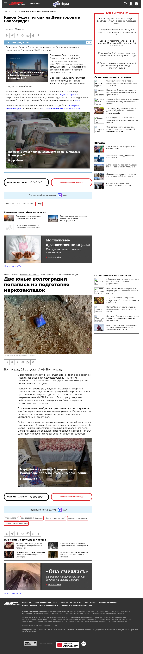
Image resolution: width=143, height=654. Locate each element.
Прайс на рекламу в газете (45, 602)
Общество (19, 29)
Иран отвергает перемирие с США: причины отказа (121, 147)
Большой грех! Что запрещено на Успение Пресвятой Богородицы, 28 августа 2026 (117, 43)
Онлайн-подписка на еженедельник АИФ (40, 606)
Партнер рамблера (46, 643)
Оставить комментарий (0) (71, 182)
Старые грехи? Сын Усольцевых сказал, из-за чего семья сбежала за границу (122, 120)
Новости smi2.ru (13, 266)
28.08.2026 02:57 (11, 274)
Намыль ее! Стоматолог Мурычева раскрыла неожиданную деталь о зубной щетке (121, 92)
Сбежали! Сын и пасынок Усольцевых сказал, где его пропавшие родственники (122, 281)
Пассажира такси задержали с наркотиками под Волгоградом (74, 544)
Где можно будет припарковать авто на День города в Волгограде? (44, 153)
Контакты (26, 602)
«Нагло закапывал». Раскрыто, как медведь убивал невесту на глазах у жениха (122, 290)
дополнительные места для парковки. (61, 108)
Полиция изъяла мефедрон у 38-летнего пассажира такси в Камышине (74, 554)
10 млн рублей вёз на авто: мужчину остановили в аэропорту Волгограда (117, 54)
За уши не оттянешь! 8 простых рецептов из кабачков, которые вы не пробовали (122, 300)
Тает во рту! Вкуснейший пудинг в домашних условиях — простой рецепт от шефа (121, 110)
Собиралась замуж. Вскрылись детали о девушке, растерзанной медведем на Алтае (120, 129)
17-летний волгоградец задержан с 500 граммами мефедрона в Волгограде (30, 554)
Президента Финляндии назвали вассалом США (120, 157)
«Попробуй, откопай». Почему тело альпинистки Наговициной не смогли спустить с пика (121, 327)
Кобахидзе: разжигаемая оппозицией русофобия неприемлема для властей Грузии (116, 65)
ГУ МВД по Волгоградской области (19, 355)
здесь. (77, 100)
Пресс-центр (90, 602)
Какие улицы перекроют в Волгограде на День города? (28, 226)
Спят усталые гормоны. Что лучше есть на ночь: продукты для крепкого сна (117, 32)
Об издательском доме (71, 602)
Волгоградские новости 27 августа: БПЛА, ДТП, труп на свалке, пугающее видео (116, 21)
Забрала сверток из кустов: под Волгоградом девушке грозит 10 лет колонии (30, 545)
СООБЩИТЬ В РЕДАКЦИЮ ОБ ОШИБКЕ (77, 606)
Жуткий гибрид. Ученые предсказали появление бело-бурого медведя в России (122, 101)
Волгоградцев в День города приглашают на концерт (28, 217)
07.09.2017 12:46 (10, 11)
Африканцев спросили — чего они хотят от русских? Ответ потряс (121, 175)
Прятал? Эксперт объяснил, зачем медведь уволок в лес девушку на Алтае (121, 309)
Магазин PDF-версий (107, 602)
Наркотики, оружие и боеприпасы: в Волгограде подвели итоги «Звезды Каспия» (54, 471)
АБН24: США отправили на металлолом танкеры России (118, 184)
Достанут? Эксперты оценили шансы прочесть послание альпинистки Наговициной (122, 318)
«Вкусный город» (68, 94)
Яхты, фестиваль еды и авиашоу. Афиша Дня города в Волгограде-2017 (74, 218)
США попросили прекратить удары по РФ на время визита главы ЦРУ (121, 166)
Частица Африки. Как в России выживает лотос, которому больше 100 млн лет (121, 83)
